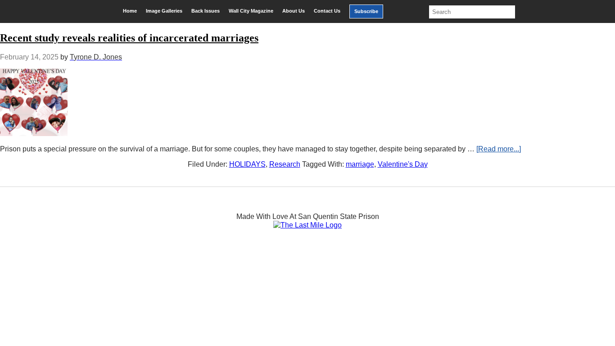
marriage (360, 164)
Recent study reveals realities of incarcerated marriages (129, 38)
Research (284, 164)
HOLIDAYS (247, 164)
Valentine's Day (403, 164)
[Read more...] (498, 149)
